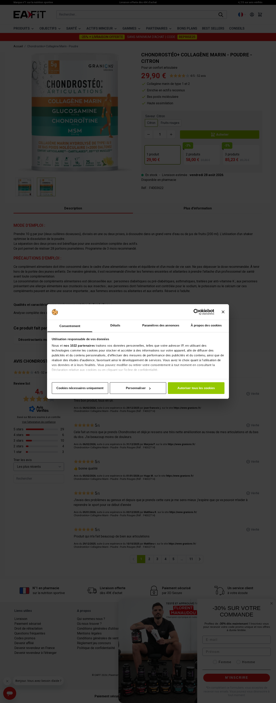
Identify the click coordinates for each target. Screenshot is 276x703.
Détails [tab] (115, 325)
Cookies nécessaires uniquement (80, 388)
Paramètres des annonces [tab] (160, 325)
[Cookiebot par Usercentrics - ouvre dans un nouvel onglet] (196, 312)
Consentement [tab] (69, 326)
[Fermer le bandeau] (223, 312)
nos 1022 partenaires (79, 345)
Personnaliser (136, 388)
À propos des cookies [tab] (206, 325)
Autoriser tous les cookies (196, 388)
